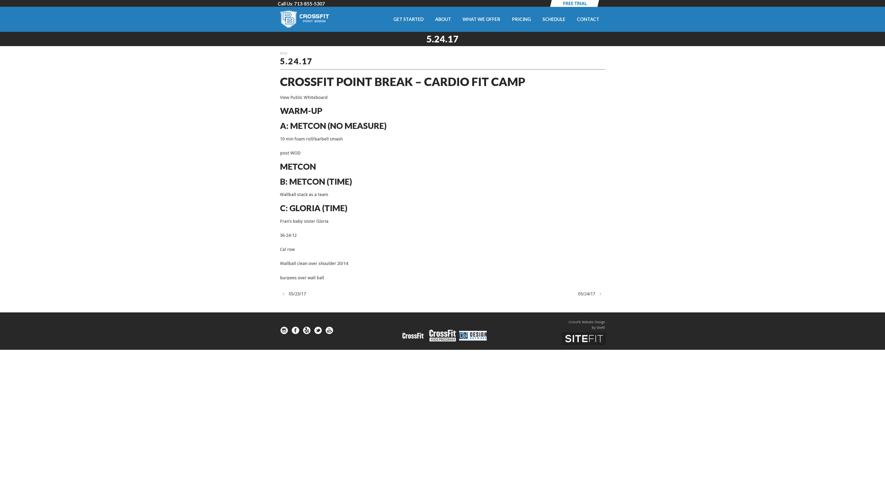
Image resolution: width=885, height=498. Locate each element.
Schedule (554, 19)
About (443, 19)
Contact (588, 19)
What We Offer (481, 19)
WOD (283, 53)
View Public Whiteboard (303, 97)
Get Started (408, 19)
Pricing (521, 19)
